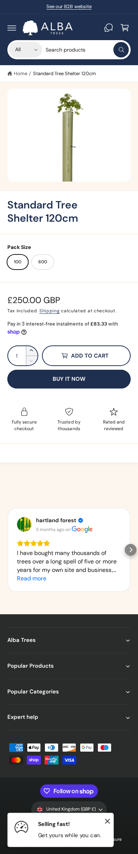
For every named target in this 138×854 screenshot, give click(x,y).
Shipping (49, 311)
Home (20, 73)
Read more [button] (31, 578)
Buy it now (69, 379)
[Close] (107, 820)
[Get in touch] (108, 28)
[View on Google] (24, 524)
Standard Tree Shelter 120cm (64, 73)
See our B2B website (68, 6)
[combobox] (87, 49)
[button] (12, 28)
